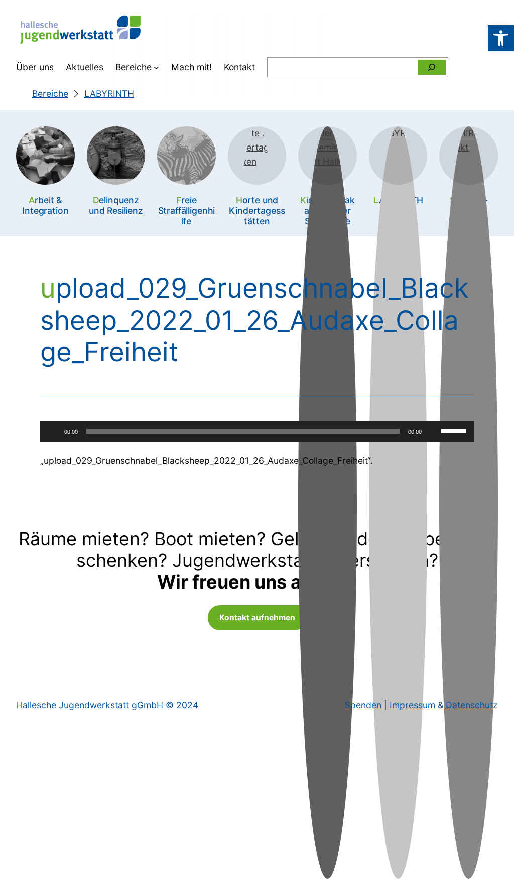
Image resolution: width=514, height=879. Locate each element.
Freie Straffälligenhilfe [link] (186, 210)
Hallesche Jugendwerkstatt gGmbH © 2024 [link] (107, 705)
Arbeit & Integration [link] (45, 205)
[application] (257, 431)
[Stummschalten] (433, 431)
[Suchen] (432, 67)
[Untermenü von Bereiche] (156, 67)
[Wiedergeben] (53, 431)
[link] (501, 38)
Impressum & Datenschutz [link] (444, 705)
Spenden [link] (363, 705)
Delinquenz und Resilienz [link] (116, 205)
